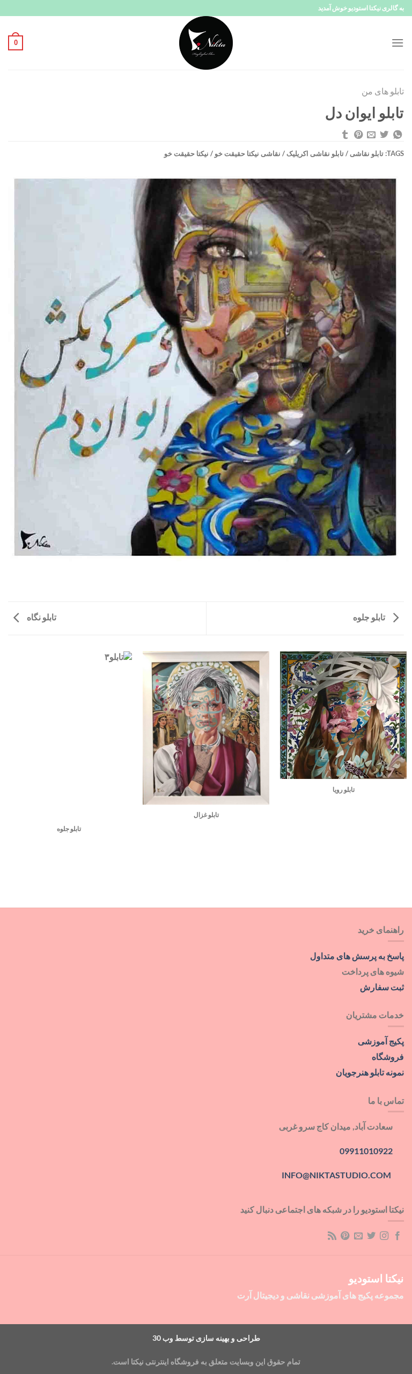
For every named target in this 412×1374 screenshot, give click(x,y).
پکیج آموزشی (381, 1041)
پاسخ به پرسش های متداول (357, 955)
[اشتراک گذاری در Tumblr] (345, 135)
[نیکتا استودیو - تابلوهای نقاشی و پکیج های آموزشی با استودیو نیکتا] (206, 43)
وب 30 (162, 1337)
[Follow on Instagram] (384, 1236)
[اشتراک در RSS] (331, 1236)
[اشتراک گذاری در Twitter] (384, 135)
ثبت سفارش (382, 987)
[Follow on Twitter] (371, 1236)
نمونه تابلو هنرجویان (370, 1072)
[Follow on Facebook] (397, 1236)
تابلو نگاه (40, 617)
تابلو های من (383, 91)
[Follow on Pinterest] (345, 1236)
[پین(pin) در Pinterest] (358, 135)
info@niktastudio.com (336, 1175)
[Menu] (397, 42)
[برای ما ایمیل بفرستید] (358, 1236)
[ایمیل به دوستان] (371, 135)
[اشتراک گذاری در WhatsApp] (397, 135)
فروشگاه (388, 1056)
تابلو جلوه (370, 617)
